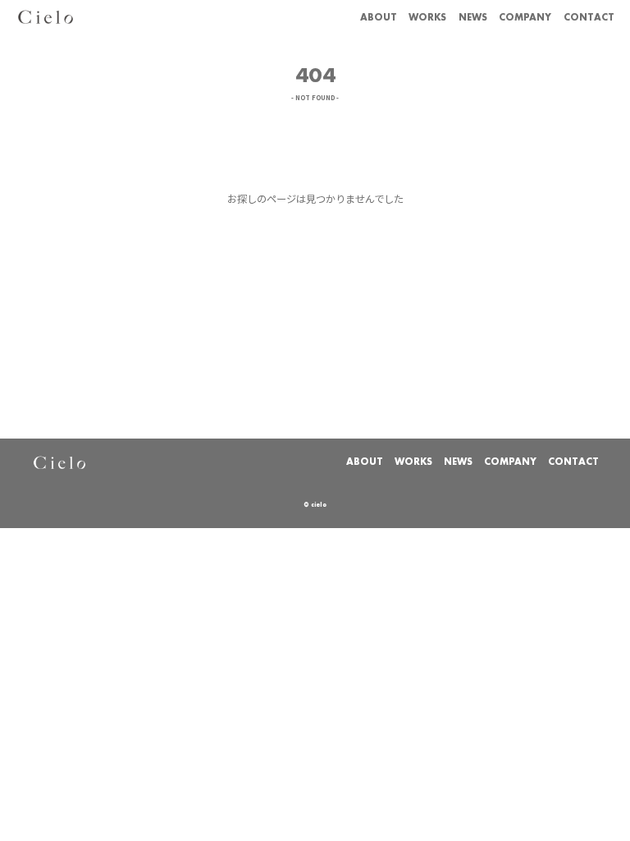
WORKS (427, 18)
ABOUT (378, 18)
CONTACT (589, 18)
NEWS (473, 18)
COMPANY (525, 18)
